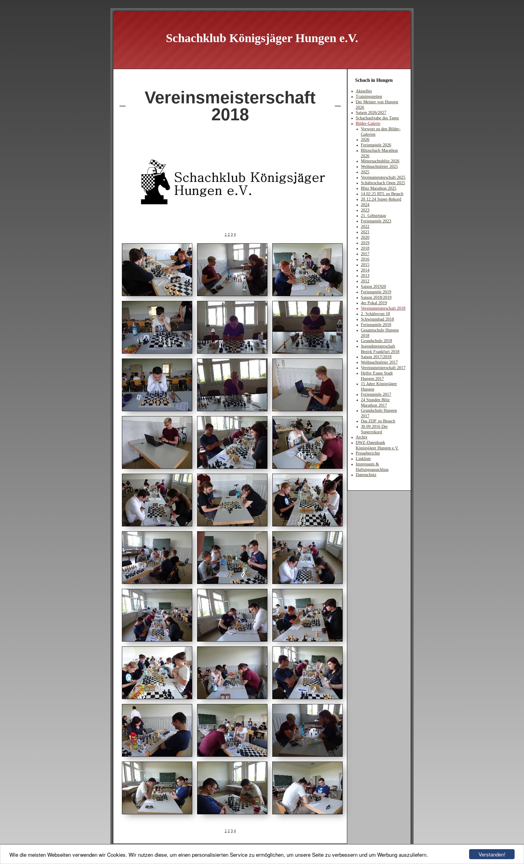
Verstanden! (492, 854)
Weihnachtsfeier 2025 (379, 166)
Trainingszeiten (369, 96)
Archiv (362, 437)
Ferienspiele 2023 (376, 221)
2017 (365, 254)
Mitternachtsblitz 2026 (380, 161)
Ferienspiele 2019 (376, 292)
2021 (365, 232)
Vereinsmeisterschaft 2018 (383, 308)
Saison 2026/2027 (371, 112)
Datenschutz (366, 474)
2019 (365, 243)
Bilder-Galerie (368, 123)
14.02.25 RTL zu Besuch (382, 194)
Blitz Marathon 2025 (378, 188)
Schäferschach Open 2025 (383, 183)
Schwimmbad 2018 (377, 319)
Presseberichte (368, 453)
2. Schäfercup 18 (375, 314)
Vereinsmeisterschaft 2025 (383, 177)
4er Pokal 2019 (374, 303)
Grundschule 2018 (376, 341)
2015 (365, 264)
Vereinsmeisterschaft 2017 (383, 367)
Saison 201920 (373, 286)
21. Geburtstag (373, 215)
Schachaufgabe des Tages (377, 118)
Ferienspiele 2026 (376, 145)
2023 (365, 210)
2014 (365, 270)
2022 (365, 226)
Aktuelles (364, 91)
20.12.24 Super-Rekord (381, 199)
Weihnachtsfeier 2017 (379, 362)
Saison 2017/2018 (376, 357)
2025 (365, 172)
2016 (365, 259)
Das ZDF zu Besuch (378, 421)
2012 (365, 281)
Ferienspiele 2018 (376, 324)
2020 (365, 237)
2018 (365, 248)
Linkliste (363, 458)
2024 (365, 204)
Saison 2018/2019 (376, 297)
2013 (365, 275)
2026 (365, 139)
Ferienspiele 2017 (376, 394)
